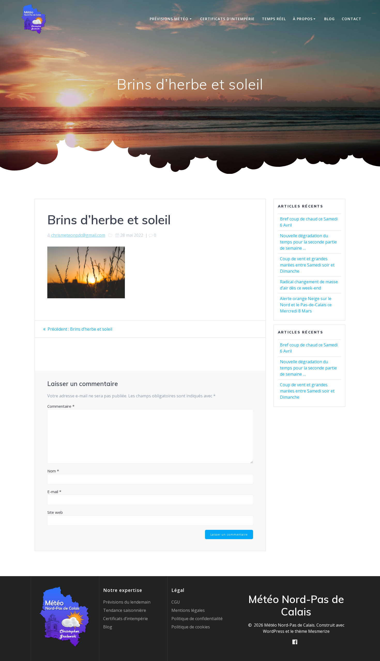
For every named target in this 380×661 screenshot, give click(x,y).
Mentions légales (188, 610)
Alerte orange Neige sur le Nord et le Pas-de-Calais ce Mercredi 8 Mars (306, 305)
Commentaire (60, 406)
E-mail (54, 491)
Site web (55, 512)
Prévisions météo (169, 18)
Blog (329, 18)
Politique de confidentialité (197, 618)
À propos (303, 18)
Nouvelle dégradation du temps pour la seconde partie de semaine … (308, 242)
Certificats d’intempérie (227, 18)
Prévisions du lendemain (126, 602)
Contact (351, 18)
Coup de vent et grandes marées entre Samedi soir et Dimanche (307, 265)
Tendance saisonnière (124, 610)
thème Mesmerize (312, 631)
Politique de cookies (190, 627)
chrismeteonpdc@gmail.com (78, 235)
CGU (175, 602)
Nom (53, 470)
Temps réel (274, 18)
